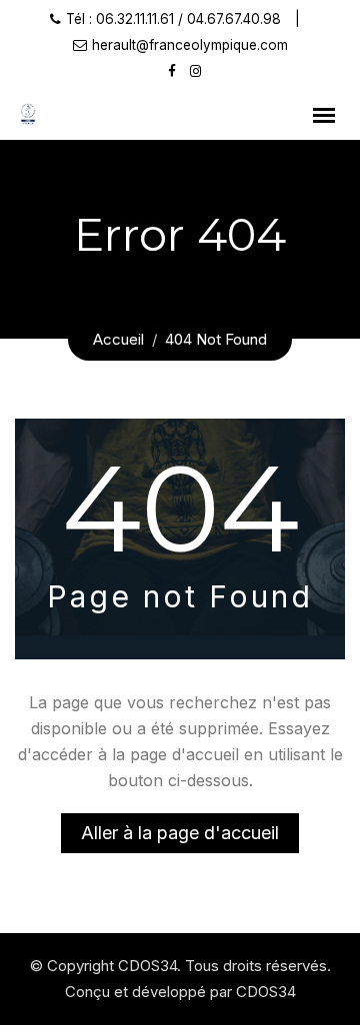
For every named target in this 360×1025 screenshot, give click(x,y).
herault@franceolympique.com (190, 45)
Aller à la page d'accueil (180, 832)
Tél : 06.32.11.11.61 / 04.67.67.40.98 (173, 19)
